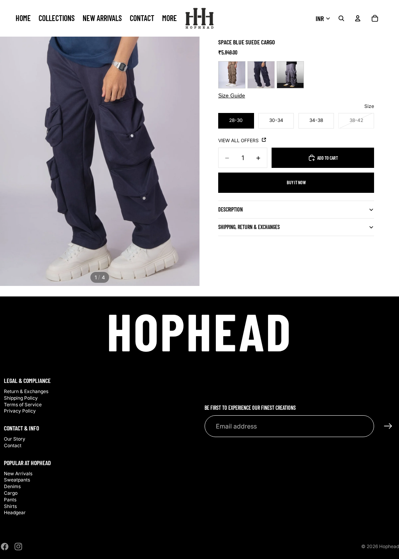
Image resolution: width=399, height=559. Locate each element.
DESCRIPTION (230, 209)
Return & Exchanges (26, 391)
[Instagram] (18, 546)
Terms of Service (23, 404)
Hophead (389, 546)
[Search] (341, 18)
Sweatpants (17, 480)
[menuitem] (169, 18)
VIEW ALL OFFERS (239, 140)
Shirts (10, 506)
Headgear (15, 512)
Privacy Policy (20, 411)
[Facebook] (4, 546)
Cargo (11, 493)
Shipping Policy (21, 398)
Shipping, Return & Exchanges (249, 227)
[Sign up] (388, 426)
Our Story (14, 439)
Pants (10, 500)
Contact (12, 445)
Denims (12, 486)
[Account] (357, 18)
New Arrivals (18, 473)
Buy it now (296, 182)
